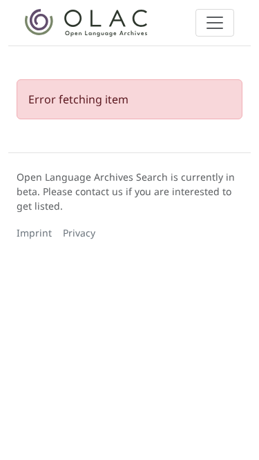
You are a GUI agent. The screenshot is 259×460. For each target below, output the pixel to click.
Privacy (79, 232)
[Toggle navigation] (214, 23)
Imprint (34, 232)
